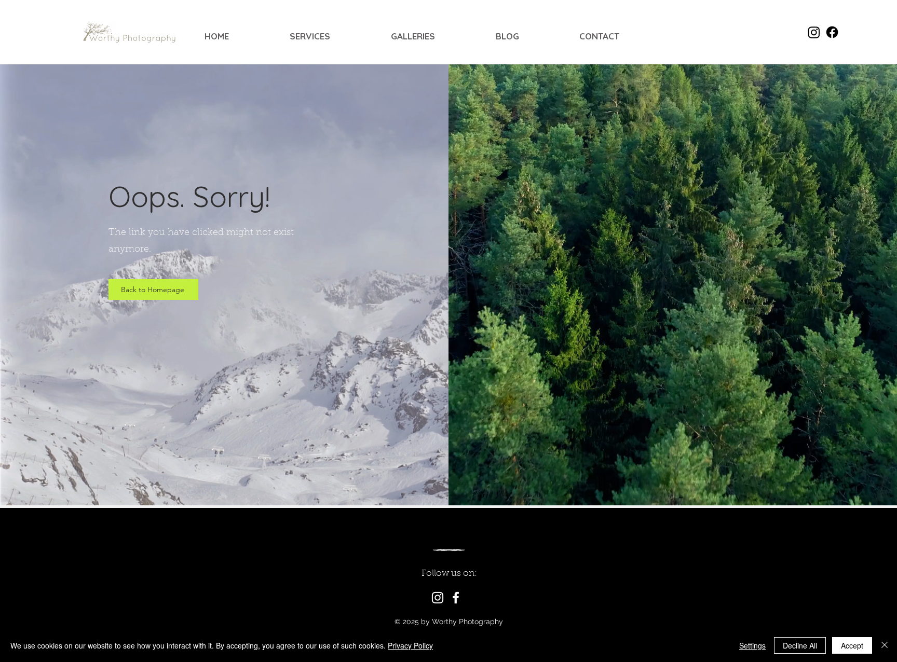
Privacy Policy (410, 645)
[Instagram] (437, 597)
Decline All (800, 645)
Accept (852, 645)
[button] (332, 36)
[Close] (884, 645)
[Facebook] (456, 597)
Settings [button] (752, 645)
